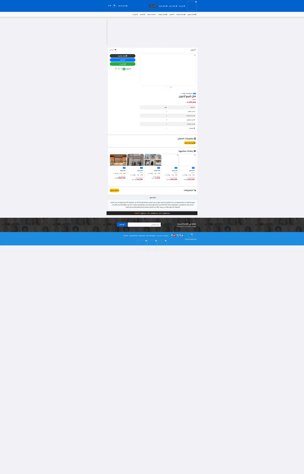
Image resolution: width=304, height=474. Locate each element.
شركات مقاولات (162, 14)
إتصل (122, 60)
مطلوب (171, 14)
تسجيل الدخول (122, 6)
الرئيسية (181, 6)
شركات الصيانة (151, 14)
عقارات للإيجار (162, 6)
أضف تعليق (113, 190)
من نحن (159, 236)
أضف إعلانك (152, 6)
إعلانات (125, 236)
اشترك (121, 224)
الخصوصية (141, 236)
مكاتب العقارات (180, 14)
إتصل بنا (135, 14)
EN (109, 6)
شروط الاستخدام (150, 236)
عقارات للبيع (172, 6)
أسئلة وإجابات (132, 236)
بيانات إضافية (122, 56)
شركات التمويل (191, 14)
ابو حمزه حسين (189, 143)
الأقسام (142, 14)
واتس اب (122, 64)
